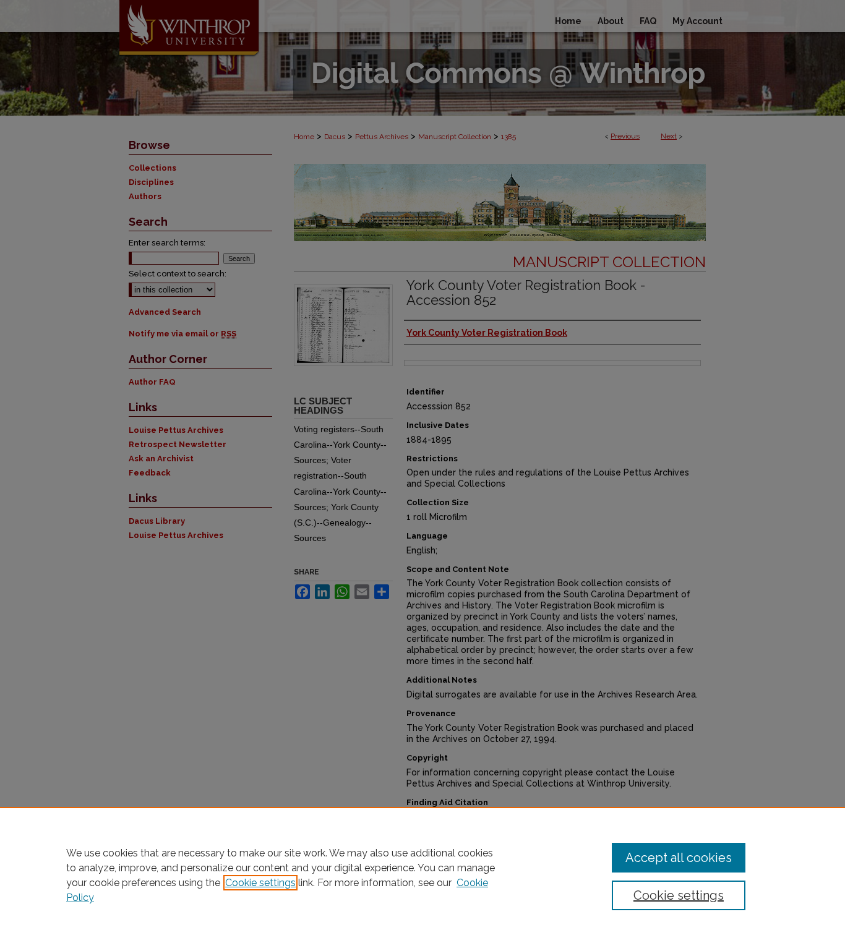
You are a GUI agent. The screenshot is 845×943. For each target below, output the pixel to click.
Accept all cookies (678, 857)
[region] (422, 875)
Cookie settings (260, 883)
